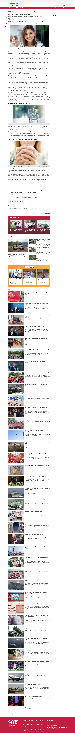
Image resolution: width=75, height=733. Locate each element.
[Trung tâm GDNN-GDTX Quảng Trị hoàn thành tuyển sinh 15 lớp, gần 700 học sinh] (16, 354)
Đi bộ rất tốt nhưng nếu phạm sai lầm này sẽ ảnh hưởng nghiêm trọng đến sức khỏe (27, 190)
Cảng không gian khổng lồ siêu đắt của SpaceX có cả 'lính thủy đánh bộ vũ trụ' (37, 443)
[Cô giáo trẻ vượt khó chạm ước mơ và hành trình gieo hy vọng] (16, 320)
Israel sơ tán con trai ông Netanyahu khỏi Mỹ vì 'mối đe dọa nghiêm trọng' (36, 304)
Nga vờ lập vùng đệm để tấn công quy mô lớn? (34, 684)
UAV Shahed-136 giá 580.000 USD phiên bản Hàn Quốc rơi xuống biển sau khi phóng (36, 431)
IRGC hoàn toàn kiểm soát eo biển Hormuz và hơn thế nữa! (36, 580)
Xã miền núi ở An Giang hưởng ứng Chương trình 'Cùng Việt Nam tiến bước (37, 293)
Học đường (39, 7)
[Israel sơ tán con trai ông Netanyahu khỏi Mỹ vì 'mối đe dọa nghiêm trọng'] (16, 308)
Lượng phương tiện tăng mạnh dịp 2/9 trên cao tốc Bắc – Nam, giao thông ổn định (37, 500)
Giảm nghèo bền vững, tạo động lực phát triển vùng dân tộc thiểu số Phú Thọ (37, 720)
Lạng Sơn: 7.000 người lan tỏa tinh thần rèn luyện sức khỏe (37, 419)
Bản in (6, 20)
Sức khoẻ (52, 7)
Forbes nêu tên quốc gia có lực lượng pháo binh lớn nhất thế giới (43, 248)
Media (56, 7)
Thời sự (17, 7)
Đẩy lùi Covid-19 (27, 14)
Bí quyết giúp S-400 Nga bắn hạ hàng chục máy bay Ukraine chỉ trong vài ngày (37, 627)
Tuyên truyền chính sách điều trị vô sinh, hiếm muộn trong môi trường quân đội (30, 230)
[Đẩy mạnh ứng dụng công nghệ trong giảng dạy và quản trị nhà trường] (15, 273)
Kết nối (30, 7)
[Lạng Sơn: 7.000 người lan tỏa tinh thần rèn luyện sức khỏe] (16, 423)
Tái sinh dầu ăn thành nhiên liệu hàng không (33, 511)
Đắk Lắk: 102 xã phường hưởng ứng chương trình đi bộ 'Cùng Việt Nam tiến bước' (37, 454)
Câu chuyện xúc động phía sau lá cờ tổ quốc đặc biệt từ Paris (37, 603)
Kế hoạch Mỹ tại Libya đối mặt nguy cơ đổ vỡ (34, 534)
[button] (45, 217)
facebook (6, 17)
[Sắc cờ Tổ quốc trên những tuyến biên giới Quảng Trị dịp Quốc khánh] (16, 343)
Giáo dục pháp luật (23, 7)
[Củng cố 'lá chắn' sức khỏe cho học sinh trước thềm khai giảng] (16, 400)
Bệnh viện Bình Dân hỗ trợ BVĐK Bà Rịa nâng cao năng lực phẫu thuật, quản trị (16, 230)
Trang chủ (9, 8)
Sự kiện (11, 11)
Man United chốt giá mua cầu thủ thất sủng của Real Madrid (37, 661)
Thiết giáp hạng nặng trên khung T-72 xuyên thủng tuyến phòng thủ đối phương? (17, 254)
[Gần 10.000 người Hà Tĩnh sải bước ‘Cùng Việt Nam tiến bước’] (16, 377)
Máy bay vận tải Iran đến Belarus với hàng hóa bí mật (35, 673)
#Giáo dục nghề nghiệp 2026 (17, 11)
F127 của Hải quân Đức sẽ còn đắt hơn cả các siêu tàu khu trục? (36, 639)
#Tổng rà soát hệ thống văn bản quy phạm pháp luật (29, 11)
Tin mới (6, 26)
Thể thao (65, 7)
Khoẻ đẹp (17, 14)
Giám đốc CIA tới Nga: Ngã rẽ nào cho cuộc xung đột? (35, 326)
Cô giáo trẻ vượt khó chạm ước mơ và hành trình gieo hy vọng (37, 315)
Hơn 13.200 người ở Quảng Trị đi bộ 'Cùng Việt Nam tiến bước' (37, 569)
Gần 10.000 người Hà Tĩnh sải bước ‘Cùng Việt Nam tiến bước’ (37, 372)
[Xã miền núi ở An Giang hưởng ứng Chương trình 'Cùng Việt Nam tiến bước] (16, 296)
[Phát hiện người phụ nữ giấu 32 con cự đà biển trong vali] (16, 389)
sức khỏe (35, 197)
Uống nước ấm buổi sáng (26, 197)
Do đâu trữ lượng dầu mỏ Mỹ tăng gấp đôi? (33, 696)
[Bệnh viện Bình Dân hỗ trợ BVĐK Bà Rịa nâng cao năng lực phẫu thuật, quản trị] (16, 224)
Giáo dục (13, 7)
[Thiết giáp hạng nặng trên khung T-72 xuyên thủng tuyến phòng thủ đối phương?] (18, 245)
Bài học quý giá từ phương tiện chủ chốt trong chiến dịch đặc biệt (42, 257)
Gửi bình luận (47, 213)
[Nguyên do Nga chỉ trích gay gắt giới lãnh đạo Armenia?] (43, 273)
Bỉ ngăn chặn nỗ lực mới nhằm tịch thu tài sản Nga (35, 361)
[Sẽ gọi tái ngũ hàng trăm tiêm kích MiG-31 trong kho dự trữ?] (32, 241)
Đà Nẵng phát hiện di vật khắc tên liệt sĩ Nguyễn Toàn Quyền (37, 465)
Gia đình (21, 14)
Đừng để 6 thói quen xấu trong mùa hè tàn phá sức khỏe (22, 194)
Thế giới (47, 7)
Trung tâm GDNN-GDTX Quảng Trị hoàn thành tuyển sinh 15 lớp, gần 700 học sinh (37, 350)
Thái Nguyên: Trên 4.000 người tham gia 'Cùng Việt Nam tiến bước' (37, 547)
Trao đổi (34, 7)
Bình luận (6, 23)
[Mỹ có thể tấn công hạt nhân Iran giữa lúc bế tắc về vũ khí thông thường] (16, 412)
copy (22, 201)
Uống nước (17, 197)
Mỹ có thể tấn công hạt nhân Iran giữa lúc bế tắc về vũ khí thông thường (36, 408)
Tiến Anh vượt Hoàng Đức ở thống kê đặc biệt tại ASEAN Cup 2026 (28, 280)
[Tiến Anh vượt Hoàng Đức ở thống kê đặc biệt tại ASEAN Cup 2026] (29, 273)
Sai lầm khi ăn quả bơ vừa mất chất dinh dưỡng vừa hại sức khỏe (23, 192)
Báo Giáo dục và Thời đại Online (14, 4)
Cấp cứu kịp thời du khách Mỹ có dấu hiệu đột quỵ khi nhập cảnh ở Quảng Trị (43, 230)
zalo (6, 15)
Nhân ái (43, 7)
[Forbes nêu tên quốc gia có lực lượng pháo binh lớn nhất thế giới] (32, 249)
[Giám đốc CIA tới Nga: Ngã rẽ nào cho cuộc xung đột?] (16, 331)
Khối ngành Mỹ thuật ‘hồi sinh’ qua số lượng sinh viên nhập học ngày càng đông (37, 708)
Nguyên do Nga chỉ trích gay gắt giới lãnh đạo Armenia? (42, 279)
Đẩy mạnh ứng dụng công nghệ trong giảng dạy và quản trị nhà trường (15, 280)
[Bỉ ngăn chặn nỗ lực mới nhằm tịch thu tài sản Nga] (16, 366)
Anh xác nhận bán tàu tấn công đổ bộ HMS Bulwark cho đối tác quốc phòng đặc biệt (37, 489)
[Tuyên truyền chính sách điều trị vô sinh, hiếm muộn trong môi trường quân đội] (30, 224)
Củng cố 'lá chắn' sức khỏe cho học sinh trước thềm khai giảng (37, 396)
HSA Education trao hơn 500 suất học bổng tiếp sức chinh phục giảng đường (36, 593)
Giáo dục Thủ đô (65, 5)
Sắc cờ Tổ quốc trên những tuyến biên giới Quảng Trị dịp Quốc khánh (37, 339)
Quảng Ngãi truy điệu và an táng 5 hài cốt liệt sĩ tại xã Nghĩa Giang (36, 558)
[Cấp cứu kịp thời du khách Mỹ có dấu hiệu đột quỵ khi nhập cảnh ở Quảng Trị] (43, 224)
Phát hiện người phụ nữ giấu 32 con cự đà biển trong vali (36, 384)
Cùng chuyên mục (14, 217)
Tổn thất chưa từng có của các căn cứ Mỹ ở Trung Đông (36, 523)
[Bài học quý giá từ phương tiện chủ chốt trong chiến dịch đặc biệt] (32, 257)
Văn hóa (60, 7)
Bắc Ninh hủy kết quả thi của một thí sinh (33, 650)
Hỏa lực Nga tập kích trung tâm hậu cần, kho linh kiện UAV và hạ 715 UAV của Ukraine (37, 616)
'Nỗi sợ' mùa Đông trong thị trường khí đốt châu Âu (35, 730)
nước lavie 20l (55, 15)
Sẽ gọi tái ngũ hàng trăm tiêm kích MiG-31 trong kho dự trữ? (43, 240)
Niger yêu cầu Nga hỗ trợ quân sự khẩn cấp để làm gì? (35, 476)
